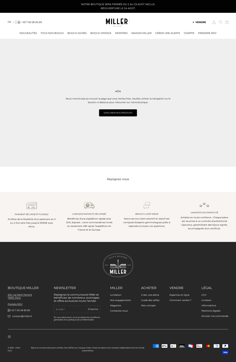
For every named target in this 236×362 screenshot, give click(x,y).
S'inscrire (93, 309)
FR (9, 22)
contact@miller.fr (22, 316)
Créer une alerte (150, 294)
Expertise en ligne (179, 294)
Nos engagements (120, 300)
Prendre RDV (207, 33)
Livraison (206, 300)
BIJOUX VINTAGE (100, 33)
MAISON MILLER (141, 33)
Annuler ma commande (214, 316)
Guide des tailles (150, 300)
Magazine (115, 305)
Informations (208, 305)
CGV (203, 294)
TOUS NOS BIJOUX (52, 33)
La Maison (115, 294)
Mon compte (148, 305)
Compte (189, 33)
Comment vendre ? (180, 300)
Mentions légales (210, 310)
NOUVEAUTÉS (28, 33)
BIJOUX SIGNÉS (77, 33)
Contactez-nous (119, 310)
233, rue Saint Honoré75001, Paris (20, 296)
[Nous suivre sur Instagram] (9, 336)
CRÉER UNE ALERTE (167, 33)
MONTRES (121, 33)
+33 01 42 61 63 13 (22, 310)
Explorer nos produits (118, 112)
